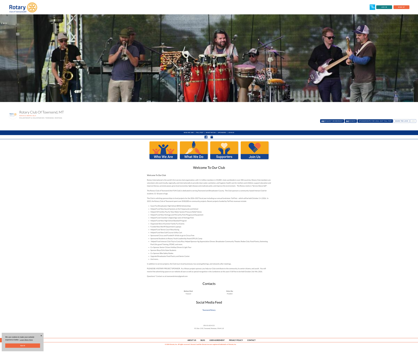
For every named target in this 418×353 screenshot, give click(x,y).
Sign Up (401, 7)
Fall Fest (199, 132)
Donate (352, 121)
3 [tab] (6, 23)
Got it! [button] (22, 345)
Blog (203, 340)
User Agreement (217, 340)
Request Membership (333, 121)
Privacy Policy (236, 340)
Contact (251, 340)
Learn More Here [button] (26, 340)
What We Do (211, 132)
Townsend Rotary (209, 310)
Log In (384, 7)
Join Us (231, 132)
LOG (413, 121)
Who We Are (189, 132)
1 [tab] (1, 23)
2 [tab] (3, 23)
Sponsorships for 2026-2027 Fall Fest (375, 121)
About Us (191, 340)
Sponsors (222, 132)
